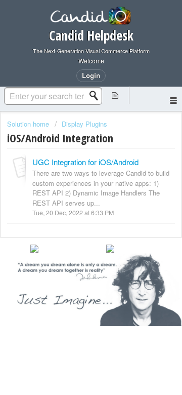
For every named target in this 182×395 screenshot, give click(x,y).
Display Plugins (84, 124)
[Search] (96, 96)
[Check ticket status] (115, 95)
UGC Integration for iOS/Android (85, 161)
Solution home (29, 124)
